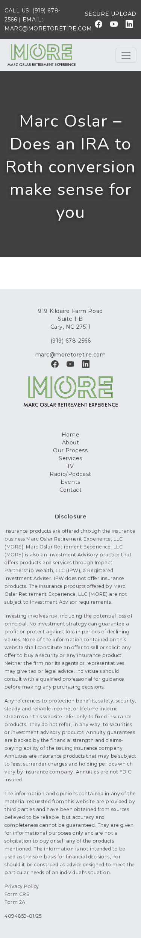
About (70, 442)
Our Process (70, 450)
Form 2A (15, 902)
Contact (70, 489)
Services (70, 458)
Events (70, 482)
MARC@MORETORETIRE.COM (48, 28)
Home (70, 434)
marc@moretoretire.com (70, 354)
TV (70, 466)
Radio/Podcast (70, 474)
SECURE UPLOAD (110, 14)
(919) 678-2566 (70, 340)
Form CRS (17, 894)
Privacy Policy (22, 886)
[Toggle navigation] (125, 55)
